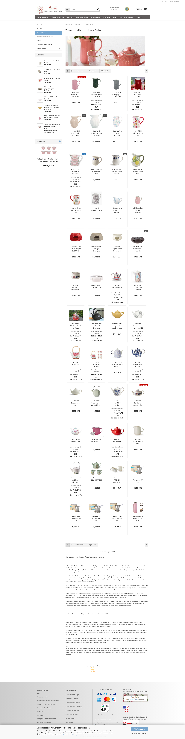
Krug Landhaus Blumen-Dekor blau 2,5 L (117, 172)
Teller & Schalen (41, 29)
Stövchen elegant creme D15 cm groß (117, 249)
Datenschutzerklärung (70, 735)
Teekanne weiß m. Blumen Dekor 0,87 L (76, 480)
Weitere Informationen (139, 733)
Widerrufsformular (42, 697)
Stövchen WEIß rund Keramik (96, 286)
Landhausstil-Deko (82, 17)
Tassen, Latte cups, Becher (44, 25)
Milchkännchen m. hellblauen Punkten (117, 210)
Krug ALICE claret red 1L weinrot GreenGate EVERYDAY (138, 95)
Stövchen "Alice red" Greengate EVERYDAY (76, 249)
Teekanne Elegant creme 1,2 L (76, 403)
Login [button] (165, 1)
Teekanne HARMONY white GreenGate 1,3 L (117, 403)
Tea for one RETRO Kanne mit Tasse (137, 287)
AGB (38, 693)
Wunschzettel (176, 1)
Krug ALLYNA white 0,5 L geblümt (117, 133)
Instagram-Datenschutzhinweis (46, 719)
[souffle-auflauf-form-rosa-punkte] (49, 150)
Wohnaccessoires (42, 17)
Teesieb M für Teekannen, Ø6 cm (76, 519)
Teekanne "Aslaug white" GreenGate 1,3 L (137, 326)
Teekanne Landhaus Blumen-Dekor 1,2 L (137, 403)
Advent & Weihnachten (126, 17)
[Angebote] (60, 141)
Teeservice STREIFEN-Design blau (117, 480)
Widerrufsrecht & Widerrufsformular (48, 700)
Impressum (40, 715)
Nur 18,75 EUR (48, 166)
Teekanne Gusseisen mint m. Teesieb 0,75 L (96, 403)
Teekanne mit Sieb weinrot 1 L (96, 440)
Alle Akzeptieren (139, 729)
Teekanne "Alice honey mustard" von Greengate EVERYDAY (117, 326)
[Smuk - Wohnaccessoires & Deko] (49, 9)
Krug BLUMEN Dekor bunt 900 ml (138, 133)
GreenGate (106, 17)
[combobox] (80, 71)
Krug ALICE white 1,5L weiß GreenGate (96, 133)
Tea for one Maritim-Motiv (117, 286)
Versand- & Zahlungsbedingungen (47, 704)
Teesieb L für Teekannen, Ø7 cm (138, 480)
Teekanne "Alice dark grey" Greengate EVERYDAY (96, 326)
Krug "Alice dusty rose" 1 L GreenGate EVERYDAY (76, 95)
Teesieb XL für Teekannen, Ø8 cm (96, 519)
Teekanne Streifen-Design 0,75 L (138, 441)
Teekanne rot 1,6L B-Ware (117, 440)
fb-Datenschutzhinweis (44, 722)
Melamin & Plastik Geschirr (44, 44)
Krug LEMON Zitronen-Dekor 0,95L (138, 172)
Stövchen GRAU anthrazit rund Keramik (138, 249)
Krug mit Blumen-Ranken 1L (96, 210)
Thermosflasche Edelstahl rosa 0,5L (137, 519)
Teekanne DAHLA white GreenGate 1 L (137, 364)
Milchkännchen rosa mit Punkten (138, 210)
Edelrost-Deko (95, 17)
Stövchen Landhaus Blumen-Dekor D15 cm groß (75, 287)
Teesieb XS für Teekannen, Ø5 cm (117, 519)
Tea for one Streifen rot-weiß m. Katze (75, 326)
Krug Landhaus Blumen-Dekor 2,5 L (96, 172)
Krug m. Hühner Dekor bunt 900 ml (76, 210)
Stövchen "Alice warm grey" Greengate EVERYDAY (96, 249)
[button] (68, 71)
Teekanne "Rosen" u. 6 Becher (96, 364)
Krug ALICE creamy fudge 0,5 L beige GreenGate (75, 133)
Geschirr (70, 17)
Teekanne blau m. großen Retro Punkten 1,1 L (117, 364)
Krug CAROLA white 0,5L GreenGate (75, 172)
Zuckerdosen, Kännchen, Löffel (45, 36)
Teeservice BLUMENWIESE (96, 479)
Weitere (139, 17)
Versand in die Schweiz (44, 708)
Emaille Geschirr (41, 48)
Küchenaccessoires (58, 17)
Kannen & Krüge (41, 33)
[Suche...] (98, 10)
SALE (114, 17)
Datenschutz (41, 711)
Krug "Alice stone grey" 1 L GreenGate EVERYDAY (117, 95)
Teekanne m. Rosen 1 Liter (75, 440)
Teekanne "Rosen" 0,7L (76, 363)
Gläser (38, 40)
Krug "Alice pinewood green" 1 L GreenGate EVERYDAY (96, 95)
